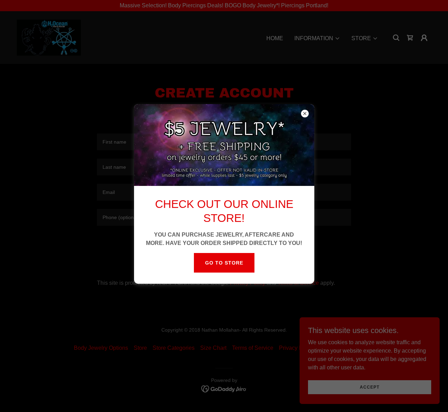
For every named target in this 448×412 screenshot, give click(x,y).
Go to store (224, 263)
